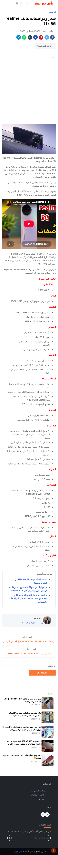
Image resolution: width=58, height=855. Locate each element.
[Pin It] (41, 37)
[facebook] (47, 814)
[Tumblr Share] (30, 37)
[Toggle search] (21, 3)
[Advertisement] (29, 92)
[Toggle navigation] (17, 3)
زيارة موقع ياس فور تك (32, 622)
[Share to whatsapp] (24, 37)
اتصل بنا (41, 798)
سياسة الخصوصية (37, 790)
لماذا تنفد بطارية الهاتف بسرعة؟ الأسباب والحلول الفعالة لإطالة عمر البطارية (25, 714)
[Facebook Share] (52, 37)
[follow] (31, 3)
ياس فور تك (17, 851)
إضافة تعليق (41, 672)
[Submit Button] (10, 838)
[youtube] (43, 814)
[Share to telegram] (18, 37)
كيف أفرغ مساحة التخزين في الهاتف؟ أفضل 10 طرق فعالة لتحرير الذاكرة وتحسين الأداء (22, 728)
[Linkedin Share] (35, 37)
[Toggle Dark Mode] (27, 3)
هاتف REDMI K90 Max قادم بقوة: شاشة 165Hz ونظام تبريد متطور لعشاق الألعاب (24, 742)
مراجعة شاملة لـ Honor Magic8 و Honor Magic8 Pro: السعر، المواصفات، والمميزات (27, 598)
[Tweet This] (46, 37)
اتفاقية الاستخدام (38, 794)
